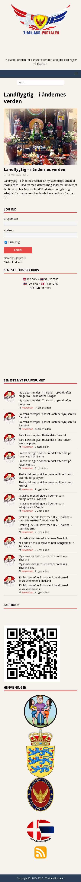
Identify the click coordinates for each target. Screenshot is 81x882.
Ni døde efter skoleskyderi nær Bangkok (43, 538)
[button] (76, 74)
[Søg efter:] (40, 82)
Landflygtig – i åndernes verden (34, 169)
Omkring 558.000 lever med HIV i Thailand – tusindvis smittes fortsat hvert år (45, 518)
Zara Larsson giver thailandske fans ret (42, 435)
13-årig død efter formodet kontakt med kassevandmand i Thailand (43, 579)
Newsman (27, 407)
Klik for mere (40, 287)
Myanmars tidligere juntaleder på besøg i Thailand (43, 557)
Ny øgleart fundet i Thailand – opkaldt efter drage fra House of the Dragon (45, 394)
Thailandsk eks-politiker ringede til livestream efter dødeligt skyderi (46, 476)
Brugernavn (11, 218)
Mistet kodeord (13, 262)
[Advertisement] (42, 52)
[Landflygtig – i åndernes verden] (40, 137)
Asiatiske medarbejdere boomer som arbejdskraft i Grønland (41, 497)
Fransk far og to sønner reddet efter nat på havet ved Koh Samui (45, 454)
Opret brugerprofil (15, 258)
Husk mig (14, 242)
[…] (6, 197)
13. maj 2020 (14, 174)
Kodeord (9, 230)
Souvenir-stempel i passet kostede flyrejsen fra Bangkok (47, 415)
